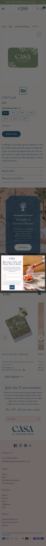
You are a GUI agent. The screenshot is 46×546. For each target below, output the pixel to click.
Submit (12, 287)
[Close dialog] (43, 257)
